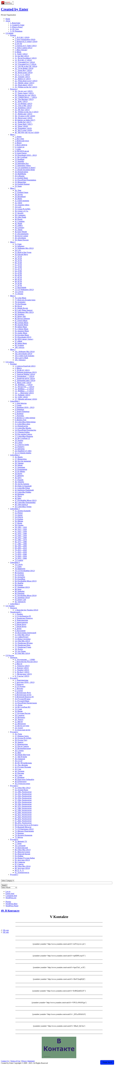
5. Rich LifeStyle (21, 145)
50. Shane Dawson (22, 240)
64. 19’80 (18, 271)
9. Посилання (20, 631)
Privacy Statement (28, 1061)
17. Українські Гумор (23, 647)
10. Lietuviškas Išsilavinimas (25, 422)
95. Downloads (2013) (23, 337)
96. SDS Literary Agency (24, 339)
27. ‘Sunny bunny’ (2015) (24, 93)
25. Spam (18, 186)
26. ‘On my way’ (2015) (23, 91)
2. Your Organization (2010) (25, 39)
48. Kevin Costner (21, 236)
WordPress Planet (12, 906)
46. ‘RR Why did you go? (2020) (27, 132)
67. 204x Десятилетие (23, 821)
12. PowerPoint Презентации (26, 703)
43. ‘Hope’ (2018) (21, 126)
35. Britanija (19, 476)
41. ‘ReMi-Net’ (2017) (23, 122)
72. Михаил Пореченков (24, 831)
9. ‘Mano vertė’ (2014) (23, 383)
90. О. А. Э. (19, 870)
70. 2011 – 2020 (21, 550)
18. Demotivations (21, 172)
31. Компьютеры (21, 744)
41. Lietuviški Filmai (22, 488)
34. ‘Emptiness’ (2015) (23, 108)
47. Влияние (19, 777)
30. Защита (19, 742)
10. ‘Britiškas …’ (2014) (23, 385)
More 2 (12, 188)
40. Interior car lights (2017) (25, 120)
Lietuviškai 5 (15, 604)
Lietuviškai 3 (15, 509)
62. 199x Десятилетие (23, 810)
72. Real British (20, 287)
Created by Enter (14, 9)
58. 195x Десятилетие (23, 802)
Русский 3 (14, 786)
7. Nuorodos (19, 416)
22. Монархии (20, 724)
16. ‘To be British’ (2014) (24, 68)
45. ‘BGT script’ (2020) (23, 130)
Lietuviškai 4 (15, 562)
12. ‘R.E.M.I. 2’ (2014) (23, 60)
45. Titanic (18, 230)
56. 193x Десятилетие (23, 798)
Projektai (13, 364)
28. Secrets (19, 194)
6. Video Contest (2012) (23, 48)
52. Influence (19, 246)
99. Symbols (19, 345)
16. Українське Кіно (22, 645)
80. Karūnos (19, 573)
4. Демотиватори (21, 620)
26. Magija (19, 457)
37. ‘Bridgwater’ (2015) (23, 114)
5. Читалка (19, 688)
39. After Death (20, 217)
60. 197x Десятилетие (23, 806)
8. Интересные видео (23, 695)
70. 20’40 (18, 283)
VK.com (6, 930)
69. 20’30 (18, 281)
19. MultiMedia (20, 174)
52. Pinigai (19, 513)
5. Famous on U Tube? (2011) (26, 46)
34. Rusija (18, 473)
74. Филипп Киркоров (23, 835)
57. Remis (18, 523)
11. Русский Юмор (22, 701)
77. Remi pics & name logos (25, 300)
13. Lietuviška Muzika (23, 428)
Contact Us (5, 1061)
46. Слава (18, 775)
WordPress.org (11, 898)
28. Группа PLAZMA (23, 738)
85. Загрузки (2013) (22, 860)
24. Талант (19, 728)
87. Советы (19, 864)
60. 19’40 (18, 263)
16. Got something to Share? (25, 168)
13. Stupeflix (19, 161)
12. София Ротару (22, 637)
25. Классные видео (22, 730)
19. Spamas (19, 440)
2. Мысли (18, 664)
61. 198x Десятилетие (23, 808)
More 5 (12, 349)
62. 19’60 (18, 267)
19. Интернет (20, 717)
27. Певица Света (22, 736)
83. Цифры (19, 856)
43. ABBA (19, 225)
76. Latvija (19, 564)
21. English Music (21, 178)
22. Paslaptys (19, 447)
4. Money (18, 143)
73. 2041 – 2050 (21, 556)
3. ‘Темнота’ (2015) (22, 666)
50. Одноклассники (22, 784)
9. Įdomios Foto (20, 420)
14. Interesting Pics (22, 163)
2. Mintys (18, 368)
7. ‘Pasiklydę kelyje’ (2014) (25, 378)
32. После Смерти (22, 746)
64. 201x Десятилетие (23, 815)
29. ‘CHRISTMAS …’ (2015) (26, 97)
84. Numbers (19, 314)
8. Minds (18, 52)
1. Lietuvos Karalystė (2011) (25, 366)
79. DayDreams (20, 304)
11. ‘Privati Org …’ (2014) (24, 387)
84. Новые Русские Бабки (25, 858)
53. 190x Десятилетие (23, 792)
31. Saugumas (20, 467)
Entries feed (10, 894)
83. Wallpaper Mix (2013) (24, 312)
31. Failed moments (22, 201)
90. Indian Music (21, 327)
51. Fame (18, 244)
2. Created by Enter (17, 25)
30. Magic (18, 199)
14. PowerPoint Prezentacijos (25, 430)
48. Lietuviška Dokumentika (25, 502)
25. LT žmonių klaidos (23, 453)
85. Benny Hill (20, 316)
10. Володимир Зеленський (25, 633)
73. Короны (19, 833)
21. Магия (19, 722)
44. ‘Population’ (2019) (23, 128)
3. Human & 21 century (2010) (26, 41)
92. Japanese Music (22, 331)
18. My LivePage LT (22, 438)
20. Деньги (19, 719)
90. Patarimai (19, 593)
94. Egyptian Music (22, 335)
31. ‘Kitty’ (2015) (21, 101)
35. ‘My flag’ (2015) (22, 110)
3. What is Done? (16, 27)
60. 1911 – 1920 (21, 529)
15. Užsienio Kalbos (22, 432)
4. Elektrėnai (19, 409)
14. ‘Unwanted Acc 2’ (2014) (25, 64)
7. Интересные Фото (23, 693)
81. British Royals (21, 308)
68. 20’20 (18, 279)
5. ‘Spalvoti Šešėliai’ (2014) (25, 374)
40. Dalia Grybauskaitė (23, 486)
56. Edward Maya (21, 254)
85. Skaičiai (19, 583)
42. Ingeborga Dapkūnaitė (24, 490)
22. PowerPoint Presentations (25, 180)
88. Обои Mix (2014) (23, 866)
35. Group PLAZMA (22, 209)
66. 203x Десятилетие (23, 819)
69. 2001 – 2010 (21, 548)
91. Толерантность (22, 872)
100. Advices (19, 347)
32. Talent (18, 203)
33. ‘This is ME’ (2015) (23, 106)
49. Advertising (20, 238)
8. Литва (18, 629)
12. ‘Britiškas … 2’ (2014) (24, 389)
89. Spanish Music (21, 325)
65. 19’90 (18, 273)
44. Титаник (19, 771)
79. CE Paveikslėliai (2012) (25, 571)
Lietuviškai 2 (15, 455)
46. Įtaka (18, 498)
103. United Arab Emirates (24, 356)
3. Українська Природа (24, 618)
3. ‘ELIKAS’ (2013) (22, 370)
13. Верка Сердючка (23, 639)
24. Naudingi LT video (23, 451)
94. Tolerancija (20, 602)
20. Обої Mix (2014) (22, 653)
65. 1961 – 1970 (21, 540)
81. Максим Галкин (22, 852)
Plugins (8, 902)
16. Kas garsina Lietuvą (23, 434)
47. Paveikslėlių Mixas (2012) (26, 500)
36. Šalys (18, 478)
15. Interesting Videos (23, 166)
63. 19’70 (18, 269)
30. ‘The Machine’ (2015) (24, 99)
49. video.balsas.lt (21, 504)
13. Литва (18, 705)
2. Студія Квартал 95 (23, 616)
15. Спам (18, 709)
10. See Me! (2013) (22, 56)
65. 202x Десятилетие (23, 817)
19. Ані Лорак (20, 651)
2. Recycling (19, 139)
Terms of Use (15, 1061)
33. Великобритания (23, 748)
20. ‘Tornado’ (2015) (22, 77)
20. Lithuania (19, 176)
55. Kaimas (19, 519)
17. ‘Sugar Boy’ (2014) (23, 70)
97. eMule (18, 341)
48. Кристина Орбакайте (24, 779)
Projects (13, 35)
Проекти (13, 608)
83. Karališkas (20, 579)
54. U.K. (18, 250)
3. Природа (19, 684)
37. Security (19, 213)
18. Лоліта (19, 649)
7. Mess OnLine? (21, 50)
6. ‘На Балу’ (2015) (22, 672)
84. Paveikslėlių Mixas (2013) (26, 581)
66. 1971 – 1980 (21, 542)
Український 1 (15, 612)
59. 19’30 (18, 261)
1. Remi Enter (15, 23)
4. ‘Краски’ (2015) (22, 668)
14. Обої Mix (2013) (22, 641)
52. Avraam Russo (21, 790)
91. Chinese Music (21, 329)
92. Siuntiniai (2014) (22, 598)
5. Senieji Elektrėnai (22, 411)
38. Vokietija (19, 482)
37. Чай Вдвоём (21, 757)
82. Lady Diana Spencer (23, 310)
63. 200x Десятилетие (23, 812)
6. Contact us (19, 147)
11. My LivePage (21, 157)
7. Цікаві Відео (20, 626)
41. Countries (20, 221)
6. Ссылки (19, 691)
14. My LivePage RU (23, 707)
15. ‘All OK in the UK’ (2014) (26, 66)
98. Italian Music (21, 343)
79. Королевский (21, 848)
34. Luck (18, 207)
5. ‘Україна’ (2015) (22, 670)
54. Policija (19, 517)
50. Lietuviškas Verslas (23, 507)
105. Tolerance (20, 360)
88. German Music (21, 323)
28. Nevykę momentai (23, 461)
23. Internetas (20, 449)
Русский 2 (14, 732)
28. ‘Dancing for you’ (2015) (25, 95)
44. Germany (19, 228)
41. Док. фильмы (21, 765)
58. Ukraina (19, 525)
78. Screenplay (20, 302)
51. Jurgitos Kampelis (23, 511)
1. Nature (18, 137)
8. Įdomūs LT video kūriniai (25, 418)
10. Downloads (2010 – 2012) (26, 155)
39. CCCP (18, 761)
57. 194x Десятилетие (23, 800)
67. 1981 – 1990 (21, 544)
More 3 (12, 242)
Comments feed (11, 896)
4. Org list (18, 44)
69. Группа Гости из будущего (26, 825)
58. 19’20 (18, 259)
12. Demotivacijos (21, 426)
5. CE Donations (16, 31)
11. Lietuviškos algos (22, 424)
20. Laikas (18, 442)
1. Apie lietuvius (21, 403)
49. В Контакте (21, 781)
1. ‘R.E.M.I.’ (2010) (22, 37)
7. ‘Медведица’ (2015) (23, 674)
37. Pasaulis (19, 480)
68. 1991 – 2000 (21, 546)
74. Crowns (19, 292)
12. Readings (19, 159)
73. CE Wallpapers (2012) (24, 290)
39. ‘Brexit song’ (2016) (23, 118)
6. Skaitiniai (19, 414)
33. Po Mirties (20, 471)
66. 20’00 (18, 275)
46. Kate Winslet (21, 232)
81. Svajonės (19, 575)
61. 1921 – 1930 (21, 531)
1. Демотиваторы (21, 680)
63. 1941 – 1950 (21, 536)
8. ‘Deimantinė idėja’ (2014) (25, 380)
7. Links (18, 149)
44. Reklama (19, 494)
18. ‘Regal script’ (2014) (23, 72)
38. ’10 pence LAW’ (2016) (25, 116)
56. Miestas (19, 521)
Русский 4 (14, 839)
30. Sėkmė (18, 465)
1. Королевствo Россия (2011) (26, 662)
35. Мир (18, 753)
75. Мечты (19, 837)
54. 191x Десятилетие (23, 794)
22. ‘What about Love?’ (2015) (26, 81)
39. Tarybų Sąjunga (22, 484)
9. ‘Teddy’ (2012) (21, 54)
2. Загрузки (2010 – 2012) (24, 682)
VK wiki (6, 932)
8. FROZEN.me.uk (22, 151)
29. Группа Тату (21, 740)
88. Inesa (18, 589)
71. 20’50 (18, 285)
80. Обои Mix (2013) (23, 850)
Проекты (13, 657)
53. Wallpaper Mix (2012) (24, 248)
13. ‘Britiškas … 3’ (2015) (24, 391)
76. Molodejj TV (21, 841)
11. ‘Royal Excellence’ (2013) (26, 58)
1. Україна (19, 614)
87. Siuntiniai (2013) (22, 587)
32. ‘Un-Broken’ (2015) (23, 103)
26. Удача (18, 734)
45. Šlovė (18, 496)
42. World (18, 223)
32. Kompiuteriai (21, 469)
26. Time (18, 190)
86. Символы (20, 862)
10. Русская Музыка (22, 699)
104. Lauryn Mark (21, 358)
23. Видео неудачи (22, 726)
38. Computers (20, 215)
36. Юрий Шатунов (22, 755)
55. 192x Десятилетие (23, 796)
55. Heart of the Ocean (23, 252)
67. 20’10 (18, 277)
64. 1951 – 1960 (21, 538)
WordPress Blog (11, 904)
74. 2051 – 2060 (21, 558)
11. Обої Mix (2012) (22, 635)
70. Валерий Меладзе (23, 827)
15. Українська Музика (24, 643)
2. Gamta (18, 405)
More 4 (12, 296)
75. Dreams (19, 294)
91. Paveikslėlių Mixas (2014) (26, 595)
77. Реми (18, 843)
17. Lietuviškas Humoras (24, 436)
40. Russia (18, 219)
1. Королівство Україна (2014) (26, 610)
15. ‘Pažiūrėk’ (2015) (22, 395)
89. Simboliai (19, 591)
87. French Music (21, 321)
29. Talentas (19, 463)
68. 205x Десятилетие (23, 823)
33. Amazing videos (22, 205)
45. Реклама (19, 773)
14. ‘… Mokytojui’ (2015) (24, 393)
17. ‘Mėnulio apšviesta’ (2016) (26, 399)
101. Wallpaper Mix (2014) (25, 352)
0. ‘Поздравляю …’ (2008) (25, 660)
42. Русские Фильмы (23, 767)
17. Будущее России (22, 713)
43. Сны (18, 769)
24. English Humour (22, 184)
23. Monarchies (20, 182)
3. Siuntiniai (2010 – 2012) (24, 407)
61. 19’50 (18, 265)
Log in (8, 891)
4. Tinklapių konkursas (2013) (26, 372)
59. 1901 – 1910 (21, 527)
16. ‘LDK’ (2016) (21, 397)
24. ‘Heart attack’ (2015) (24, 85)
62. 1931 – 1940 (21, 533)
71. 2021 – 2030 (21, 552)
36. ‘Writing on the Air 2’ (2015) (26, 112)
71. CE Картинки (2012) (24, 829)
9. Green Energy (21, 153)
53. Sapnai (18, 515)
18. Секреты (19, 715)
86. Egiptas (19, 585)
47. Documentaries (21, 234)
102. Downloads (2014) (23, 354)
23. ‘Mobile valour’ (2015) (24, 83)
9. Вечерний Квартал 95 (24, 697)
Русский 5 (14, 874)
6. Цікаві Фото (20, 624)
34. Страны (19, 750)
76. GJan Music (20, 298)
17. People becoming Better (25, 170)
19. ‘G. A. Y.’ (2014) (22, 75)
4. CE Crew (14, 29)
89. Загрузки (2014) (22, 868)
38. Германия (20, 759)
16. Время (18, 711)
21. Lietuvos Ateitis (22, 445)
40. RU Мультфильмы (23, 763)
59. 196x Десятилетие (23, 804)
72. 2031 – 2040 (21, 554)
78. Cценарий (20, 846)
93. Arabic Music (21, 333)
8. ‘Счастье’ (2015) (22, 676)
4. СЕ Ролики (20, 686)
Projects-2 (13, 89)
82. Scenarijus (20, 577)
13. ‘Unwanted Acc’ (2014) (25, 62)
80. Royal (18, 306)
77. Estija (18, 567)
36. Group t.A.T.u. (21, 211)
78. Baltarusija (20, 569)
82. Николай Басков (22, 854)
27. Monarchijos (21, 459)
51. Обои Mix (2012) (23, 788)
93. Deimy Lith (20, 600)
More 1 (12, 135)
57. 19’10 (18, 256)
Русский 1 (14, 678)
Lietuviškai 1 (15, 401)
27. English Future (21, 192)
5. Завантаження (21, 622)
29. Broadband (20, 197)
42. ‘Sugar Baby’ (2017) (23, 124)
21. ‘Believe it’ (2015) (23, 79)
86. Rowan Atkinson (22, 318)
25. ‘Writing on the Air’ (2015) (26, 87)
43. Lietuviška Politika (23, 492)
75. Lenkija (19, 560)
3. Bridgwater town (22, 141)
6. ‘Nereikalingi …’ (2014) (24, 376)
